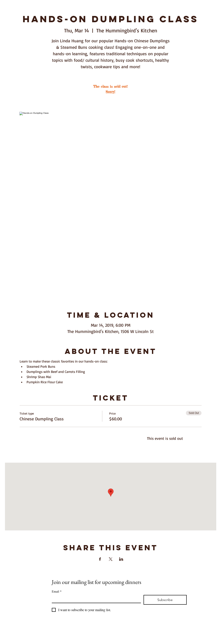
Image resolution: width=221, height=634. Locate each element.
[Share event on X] (111, 559)
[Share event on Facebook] (100, 559)
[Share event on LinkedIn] (121, 559)
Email (57, 591)
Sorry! (110, 91)
